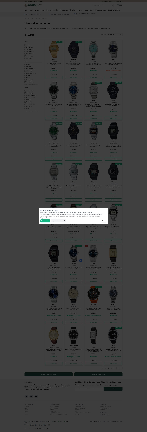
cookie (61, 212)
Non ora (104, 221)
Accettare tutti (45, 221)
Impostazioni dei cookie (58, 221)
